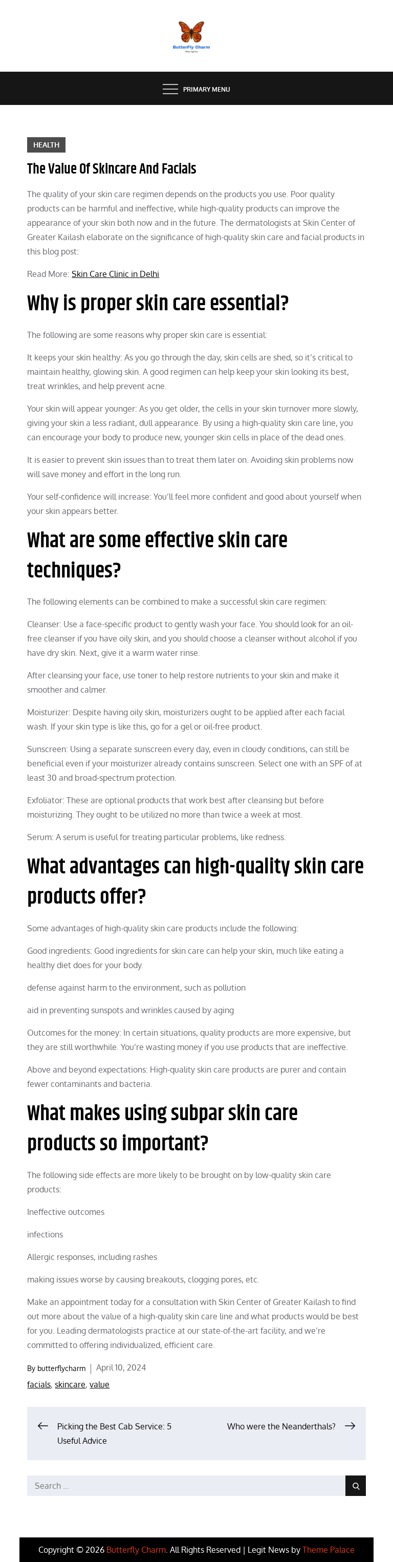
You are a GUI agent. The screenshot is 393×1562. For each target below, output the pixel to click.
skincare (70, 1384)
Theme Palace (328, 1550)
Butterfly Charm (136, 1550)
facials (39, 1384)
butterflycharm (61, 1368)
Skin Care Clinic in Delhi (115, 274)
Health (46, 144)
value (100, 1384)
